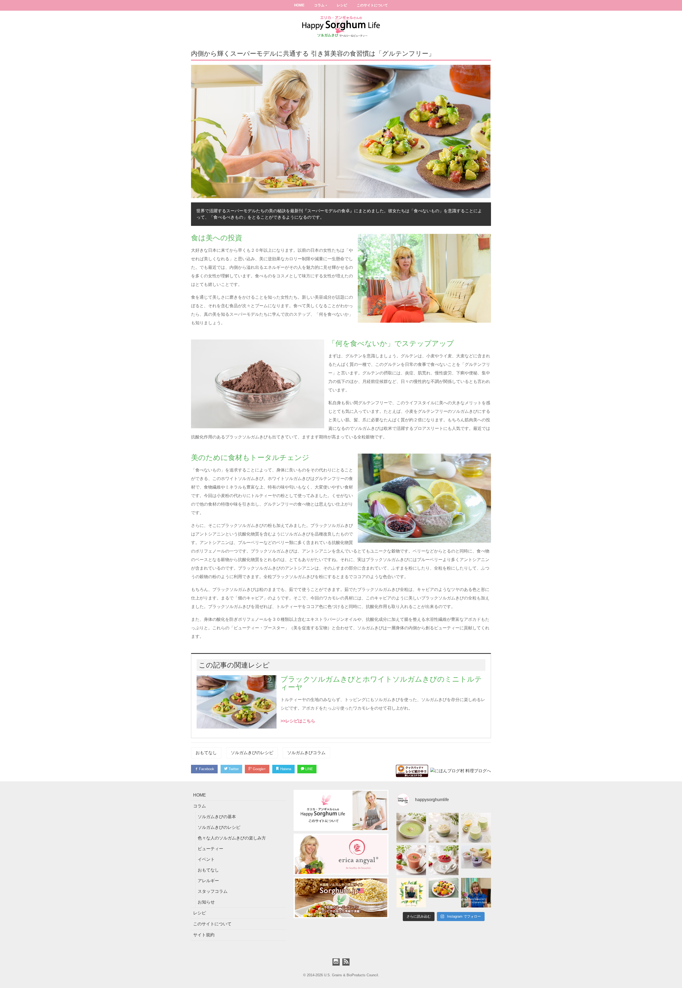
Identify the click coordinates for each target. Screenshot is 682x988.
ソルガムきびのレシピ (252, 752)
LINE (308, 769)
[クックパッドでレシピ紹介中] (412, 770)
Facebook (206, 769)
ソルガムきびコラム (306, 752)
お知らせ (206, 902)
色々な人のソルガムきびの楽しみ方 (232, 838)
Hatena (285, 769)
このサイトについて (372, 5)
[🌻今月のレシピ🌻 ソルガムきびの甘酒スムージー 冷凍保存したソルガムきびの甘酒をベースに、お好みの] (476, 860)
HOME (299, 5)
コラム (319, 5)
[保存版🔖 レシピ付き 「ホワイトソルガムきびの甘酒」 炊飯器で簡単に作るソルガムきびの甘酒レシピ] (443, 828)
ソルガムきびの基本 (217, 816)
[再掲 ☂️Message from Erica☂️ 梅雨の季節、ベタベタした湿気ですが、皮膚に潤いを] (476, 893)
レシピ (342, 5)
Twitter (233, 769)
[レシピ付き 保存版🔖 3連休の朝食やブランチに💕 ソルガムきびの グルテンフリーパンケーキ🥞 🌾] (443, 893)
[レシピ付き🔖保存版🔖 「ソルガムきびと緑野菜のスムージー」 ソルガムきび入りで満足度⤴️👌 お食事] (476, 828)
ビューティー (210, 848)
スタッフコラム (213, 891)
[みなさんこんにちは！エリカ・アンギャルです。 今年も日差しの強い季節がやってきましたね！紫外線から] (411, 893)
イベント (206, 859)
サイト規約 (203, 935)
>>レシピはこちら (298, 721)
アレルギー (208, 880)
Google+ (259, 769)
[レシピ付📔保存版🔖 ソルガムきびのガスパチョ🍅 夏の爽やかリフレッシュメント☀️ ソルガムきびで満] (411, 860)
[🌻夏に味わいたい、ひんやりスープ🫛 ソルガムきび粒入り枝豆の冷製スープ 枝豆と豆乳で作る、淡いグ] (411, 828)
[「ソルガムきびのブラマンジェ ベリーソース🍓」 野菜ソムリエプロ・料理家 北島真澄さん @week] (443, 860)
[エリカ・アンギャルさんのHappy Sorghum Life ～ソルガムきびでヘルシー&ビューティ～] (341, 26)
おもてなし (206, 752)
